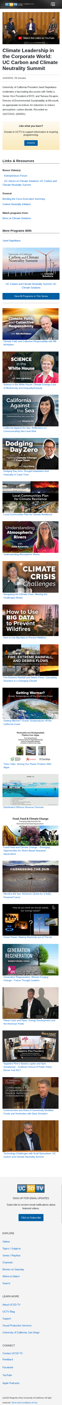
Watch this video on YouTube (36, 39)
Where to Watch (11, 1276)
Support (6, 1318)
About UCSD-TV (11, 1304)
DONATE (31, 143)
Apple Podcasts (11, 1383)
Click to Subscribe (31, 1217)
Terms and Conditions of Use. (24, 1403)
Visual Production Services (17, 1325)
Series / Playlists (11, 1255)
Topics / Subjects (11, 1248)
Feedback (7, 1359)
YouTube (7, 1375)
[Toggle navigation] (52, 4)
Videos (6, 1241)
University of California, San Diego (20, 1332)
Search (6, 1283)
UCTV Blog (8, 1311)
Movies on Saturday (13, 1269)
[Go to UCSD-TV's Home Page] (20, 4)
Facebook (7, 1367)
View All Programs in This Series (31, 296)
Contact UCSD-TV (12, 1353)
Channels (7, 1262)
